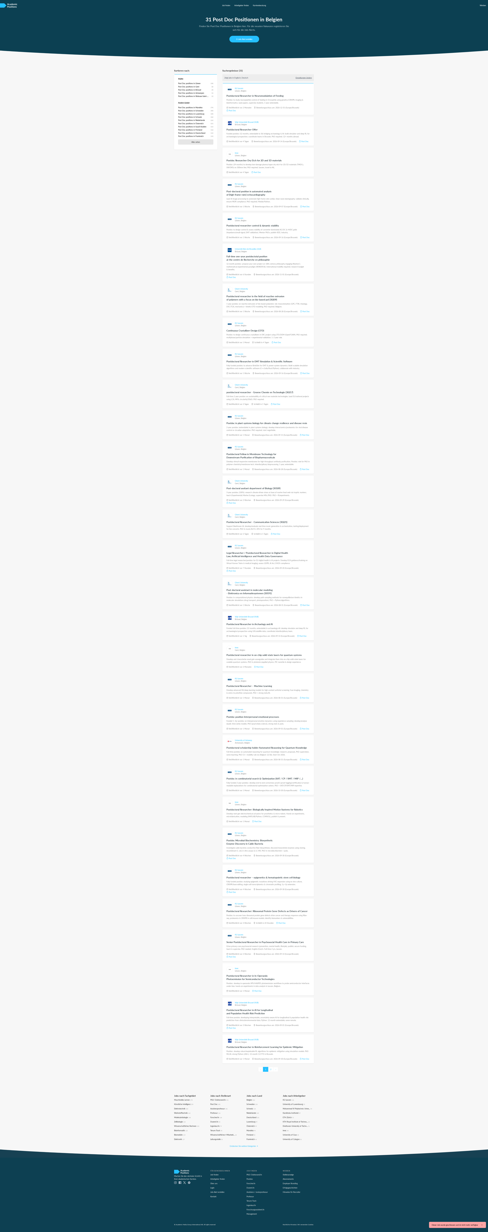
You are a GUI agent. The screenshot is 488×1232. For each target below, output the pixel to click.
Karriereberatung (259, 5)
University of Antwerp (243, 740)
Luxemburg (252, 1121)
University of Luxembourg (294, 1104)
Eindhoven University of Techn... (296, 1126)
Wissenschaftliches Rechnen (186, 1126)
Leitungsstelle (216, 1139)
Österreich (252, 1126)
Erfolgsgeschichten (290, 1187)
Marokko (251, 1130)
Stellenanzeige (288, 1174)
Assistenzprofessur (219, 1108)
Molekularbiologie (182, 1117)
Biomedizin (179, 1134)
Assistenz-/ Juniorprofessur (257, 1192)
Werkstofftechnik (182, 1113)
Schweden (252, 1104)
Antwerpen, (239, 742)
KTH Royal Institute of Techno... (296, 1121)
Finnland (251, 1134)
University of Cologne (292, 1139)
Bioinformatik (181, 1130)
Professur (215, 1113)
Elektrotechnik (181, 1108)
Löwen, (238, 91)
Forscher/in (216, 1117)
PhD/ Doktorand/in (219, 1100)
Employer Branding (290, 1183)
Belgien (243, 91)
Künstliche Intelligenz (183, 1104)
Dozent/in (215, 1121)
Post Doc (232, 110)
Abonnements (288, 1179)
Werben (483, 5)
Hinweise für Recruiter (291, 1192)
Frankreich (252, 1139)
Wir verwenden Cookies (305, 1224)
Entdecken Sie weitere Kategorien (243, 1146)
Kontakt (213, 1196)
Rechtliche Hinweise (289, 1224)
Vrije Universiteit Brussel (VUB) (247, 122)
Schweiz (251, 1108)
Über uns (213, 1183)
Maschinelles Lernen (183, 1100)
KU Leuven (239, 88)
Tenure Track (216, 1130)
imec (237, 153)
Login (212, 1187)
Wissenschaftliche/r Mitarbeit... (223, 1134)
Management (252, 1214)
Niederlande (253, 1113)
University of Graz (291, 1134)
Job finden (226, 5)
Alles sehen (195, 142)
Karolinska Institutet (292, 1113)
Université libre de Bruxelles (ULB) (248, 249)
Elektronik (179, 1139)
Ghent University (241, 288)
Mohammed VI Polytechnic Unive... (297, 1108)
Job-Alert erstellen (245, 39)
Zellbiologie (180, 1121)
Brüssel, (238, 124)
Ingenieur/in (216, 1126)
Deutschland (253, 1117)
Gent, (237, 291)
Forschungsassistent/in (255, 1209)
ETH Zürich (288, 1117)
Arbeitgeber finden (241, 5)
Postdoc (250, 1179)
